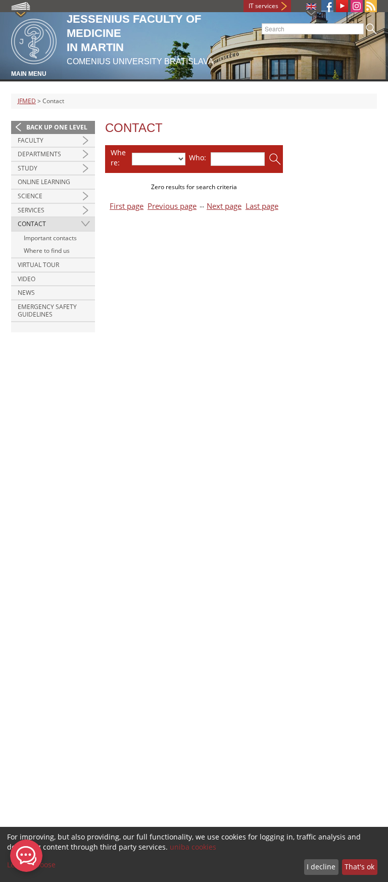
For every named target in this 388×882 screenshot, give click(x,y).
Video (26, 279)
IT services (263, 6)
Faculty (30, 140)
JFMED (27, 101)
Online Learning (44, 182)
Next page (224, 206)
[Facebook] (327, 6)
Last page (262, 206)
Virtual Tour (38, 264)
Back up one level (56, 127)
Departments (39, 154)
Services (31, 210)
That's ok (359, 866)
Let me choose (31, 864)
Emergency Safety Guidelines (47, 310)
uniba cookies (193, 847)
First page (126, 206)
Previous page (172, 206)
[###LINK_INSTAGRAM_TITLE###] (357, 6)
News (26, 292)
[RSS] (371, 6)
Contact (32, 223)
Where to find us (47, 250)
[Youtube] (342, 6)
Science (30, 196)
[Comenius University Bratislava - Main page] (34, 39)
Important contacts (50, 238)
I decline (321, 866)
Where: (118, 157)
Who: (197, 157)
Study (27, 168)
